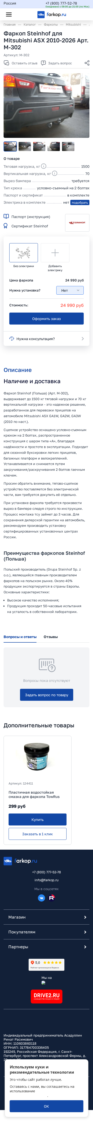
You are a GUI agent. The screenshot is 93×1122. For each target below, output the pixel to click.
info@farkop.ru (46, 880)
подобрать (80, 202)
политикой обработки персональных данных (41, 1093)
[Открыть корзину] (81, 14)
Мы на (46, 978)
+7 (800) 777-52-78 (61, 3)
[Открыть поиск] (21, 14)
